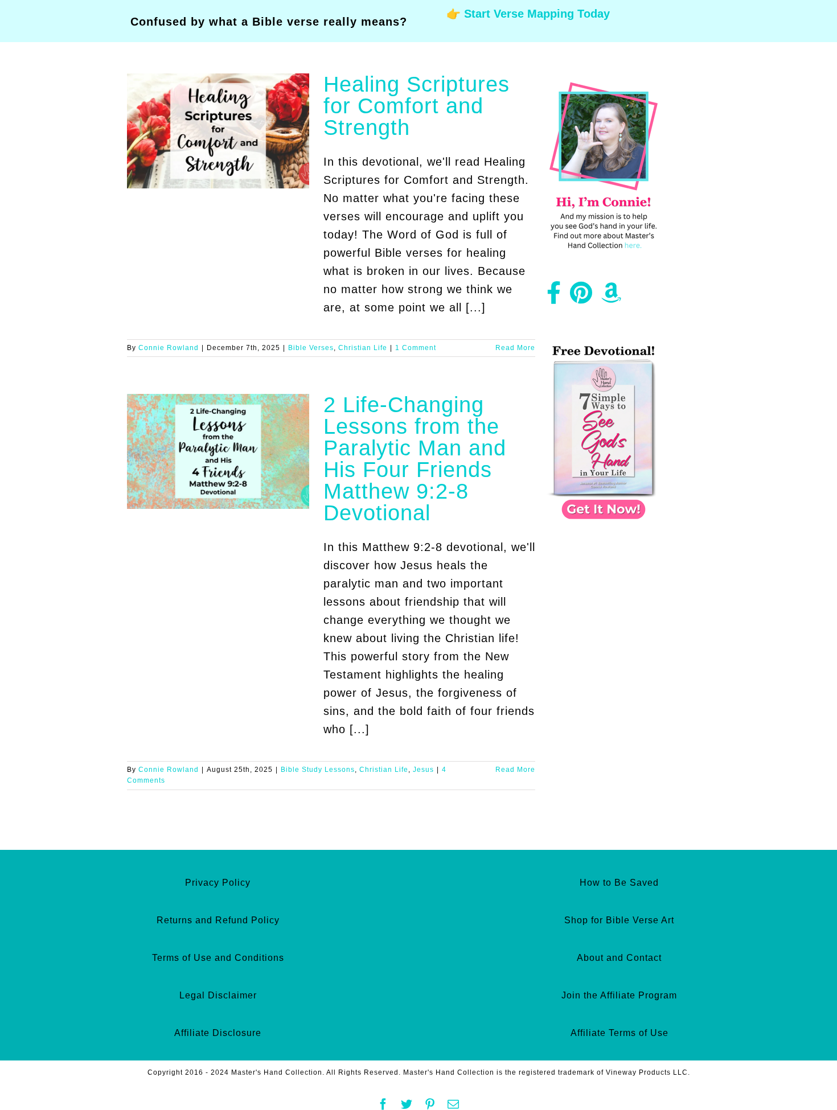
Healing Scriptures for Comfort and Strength (416, 105)
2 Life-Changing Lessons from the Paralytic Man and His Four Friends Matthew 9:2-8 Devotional (414, 459)
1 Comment (415, 348)
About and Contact (619, 958)
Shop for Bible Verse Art (619, 920)
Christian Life (362, 348)
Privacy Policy (218, 882)
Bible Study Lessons (318, 770)
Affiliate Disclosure (217, 1033)
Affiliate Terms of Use (619, 1033)
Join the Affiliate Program (619, 995)
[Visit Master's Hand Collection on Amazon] (611, 297)
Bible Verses (311, 348)
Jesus (423, 770)
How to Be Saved (619, 882)
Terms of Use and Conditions (218, 958)
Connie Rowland (168, 348)
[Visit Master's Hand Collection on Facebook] (554, 297)
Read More (515, 348)
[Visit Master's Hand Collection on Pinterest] (581, 297)
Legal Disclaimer (218, 995)
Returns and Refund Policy (218, 920)
